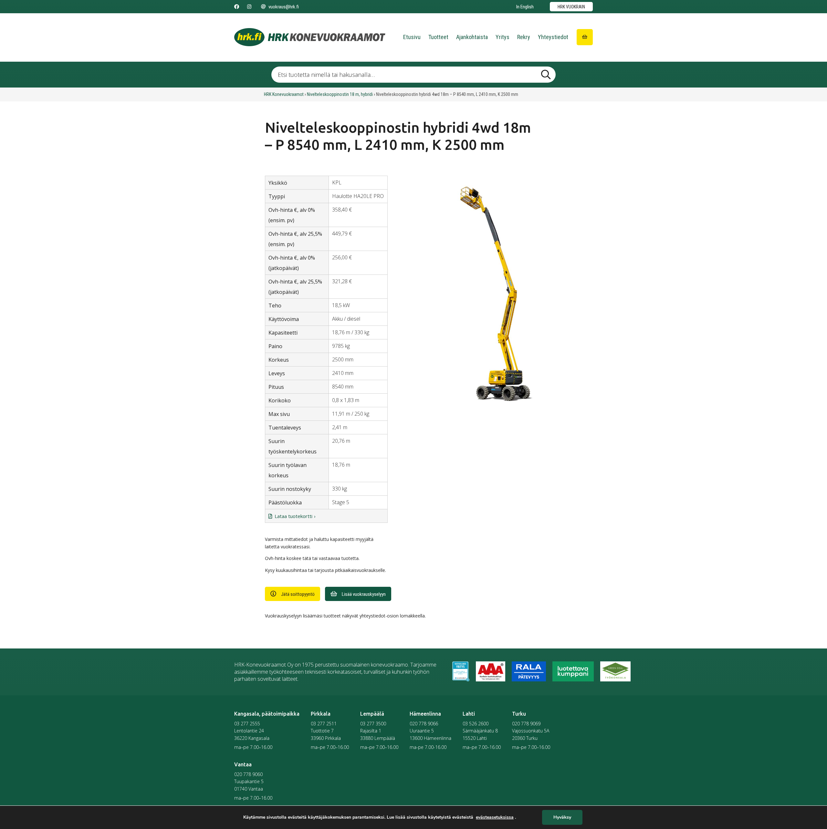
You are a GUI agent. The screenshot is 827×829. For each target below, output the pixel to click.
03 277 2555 (247, 723)
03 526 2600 (475, 723)
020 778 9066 (424, 723)
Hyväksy (562, 817)
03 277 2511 (324, 723)
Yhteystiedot (553, 37)
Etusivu (412, 37)
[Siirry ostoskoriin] (585, 37)
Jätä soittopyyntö (298, 594)
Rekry (523, 37)
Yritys (502, 37)
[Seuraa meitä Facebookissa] (236, 7)
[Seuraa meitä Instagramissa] (249, 7)
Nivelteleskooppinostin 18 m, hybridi (340, 94)
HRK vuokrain (571, 6)
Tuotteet (438, 37)
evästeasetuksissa (495, 817)
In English (525, 7)
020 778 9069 (526, 723)
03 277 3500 (373, 723)
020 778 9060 (248, 774)
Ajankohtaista (472, 37)
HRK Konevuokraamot (284, 94)
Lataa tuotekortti (293, 516)
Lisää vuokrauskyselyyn (364, 594)
